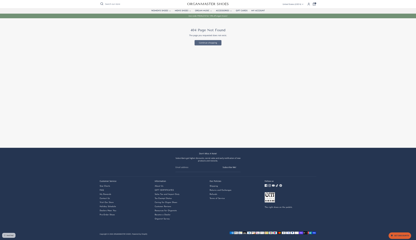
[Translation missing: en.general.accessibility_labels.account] (309, 4)
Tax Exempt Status (163, 198)
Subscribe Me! (229, 167)
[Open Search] (102, 4)
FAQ (102, 190)
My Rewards (105, 194)
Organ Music (202, 11)
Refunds (213, 194)
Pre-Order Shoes (107, 215)
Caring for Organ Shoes (166, 202)
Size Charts (105, 186)
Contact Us (105, 198)
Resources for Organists (166, 211)
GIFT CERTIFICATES (164, 190)
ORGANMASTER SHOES (208, 4)
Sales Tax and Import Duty (167, 194)
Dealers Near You (108, 211)
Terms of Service (217, 198)
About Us (159, 186)
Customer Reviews (163, 207)
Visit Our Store (107, 202)
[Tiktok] (277, 185)
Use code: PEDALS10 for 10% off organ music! (208, 16)
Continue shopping (208, 42)
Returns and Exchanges (220, 190)
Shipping (214, 186)
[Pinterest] (280, 185)
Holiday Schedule (108, 207)
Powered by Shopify (139, 234)
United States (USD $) (292, 4)
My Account (258, 11)
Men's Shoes (182, 11)
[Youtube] (273, 185)
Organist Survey (162, 219)
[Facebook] (266, 185)
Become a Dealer (163, 215)
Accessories (223, 11)
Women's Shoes (160, 11)
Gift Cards (241, 11)
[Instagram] (269, 185)
